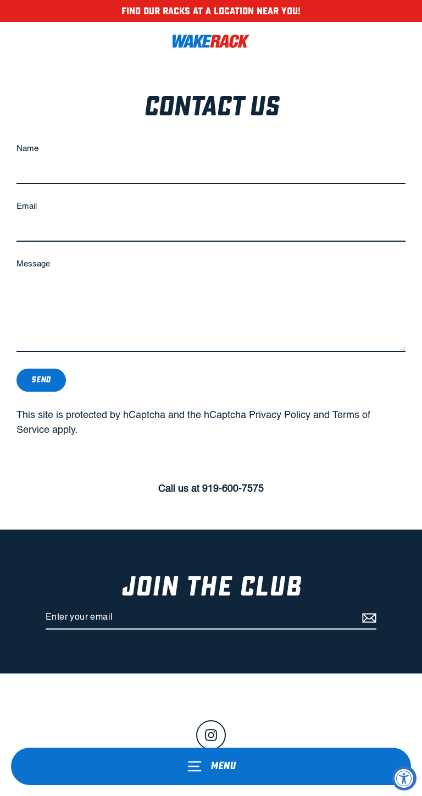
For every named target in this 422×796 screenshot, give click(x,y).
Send (41, 380)
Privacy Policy (279, 415)
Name (27, 148)
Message (33, 264)
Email (26, 206)
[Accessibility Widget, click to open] (404, 778)
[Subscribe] (367, 618)
